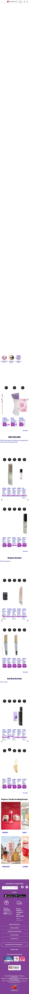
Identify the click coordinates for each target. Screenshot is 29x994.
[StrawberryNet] (12, 1)
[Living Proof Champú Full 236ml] (19, 742)
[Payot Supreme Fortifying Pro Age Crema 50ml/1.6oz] (14, 372)
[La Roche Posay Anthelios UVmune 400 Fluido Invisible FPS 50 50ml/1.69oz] (19, 500)
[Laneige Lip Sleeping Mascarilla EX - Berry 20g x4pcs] (23, 372)
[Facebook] (25, 980)
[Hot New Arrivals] (14, 685)
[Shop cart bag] (27, 1)
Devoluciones (14, 927)
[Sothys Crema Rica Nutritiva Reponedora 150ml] (24, 742)
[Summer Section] (14, 564)
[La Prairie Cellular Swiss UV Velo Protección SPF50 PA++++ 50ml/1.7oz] (14, 571)
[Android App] (20, 897)
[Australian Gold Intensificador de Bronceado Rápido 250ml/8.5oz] (24, 571)
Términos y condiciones (18, 976)
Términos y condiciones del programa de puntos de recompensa (14, 979)
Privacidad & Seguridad (11, 975)
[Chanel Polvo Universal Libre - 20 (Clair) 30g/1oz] (19, 450)
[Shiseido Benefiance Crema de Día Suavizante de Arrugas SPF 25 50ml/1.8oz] (19, 571)
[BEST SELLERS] (14, 443)
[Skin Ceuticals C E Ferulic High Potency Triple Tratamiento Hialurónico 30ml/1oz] (9, 500)
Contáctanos (14, 934)
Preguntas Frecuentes (14, 931)
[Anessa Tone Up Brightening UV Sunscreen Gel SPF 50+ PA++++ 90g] (9, 692)
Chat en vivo (14, 938)
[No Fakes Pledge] (22, 960)
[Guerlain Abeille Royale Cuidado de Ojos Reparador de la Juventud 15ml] (14, 742)
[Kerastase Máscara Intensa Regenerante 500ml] (19, 692)
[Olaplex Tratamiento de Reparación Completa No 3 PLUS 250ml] (24, 692)
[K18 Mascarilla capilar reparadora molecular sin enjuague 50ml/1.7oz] (24, 450)
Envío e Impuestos (14, 924)
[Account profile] (24, 1)
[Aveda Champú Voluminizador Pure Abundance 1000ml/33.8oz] (9, 741)
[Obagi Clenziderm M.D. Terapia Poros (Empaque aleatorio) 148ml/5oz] (4, 500)
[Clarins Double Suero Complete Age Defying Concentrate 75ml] (6, 372)
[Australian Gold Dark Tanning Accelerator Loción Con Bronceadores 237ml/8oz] (14, 450)
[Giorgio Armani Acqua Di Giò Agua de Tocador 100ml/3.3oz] (4, 692)
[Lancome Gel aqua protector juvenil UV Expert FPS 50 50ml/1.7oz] (19, 621)
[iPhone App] (9, 897)
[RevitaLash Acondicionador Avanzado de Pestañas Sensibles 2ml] (4, 742)
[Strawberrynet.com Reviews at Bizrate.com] (8, 961)
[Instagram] (25, 985)
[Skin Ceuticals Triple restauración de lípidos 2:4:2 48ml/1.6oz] (9, 450)
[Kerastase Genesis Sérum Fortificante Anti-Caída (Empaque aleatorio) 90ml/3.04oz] (14, 500)
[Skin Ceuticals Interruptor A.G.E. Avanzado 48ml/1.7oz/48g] (24, 500)
